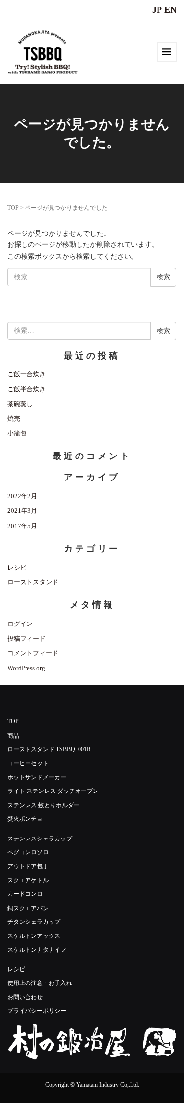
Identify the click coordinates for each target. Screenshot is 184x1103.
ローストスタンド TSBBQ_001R (49, 749)
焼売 (13, 418)
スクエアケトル (28, 880)
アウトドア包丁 (28, 866)
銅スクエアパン (28, 908)
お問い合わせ (25, 997)
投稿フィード (26, 638)
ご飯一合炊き (26, 374)
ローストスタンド (32, 582)
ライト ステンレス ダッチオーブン (53, 791)
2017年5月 (22, 525)
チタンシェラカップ (33, 921)
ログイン (20, 623)
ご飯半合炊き (26, 389)
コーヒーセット (28, 763)
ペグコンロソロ (28, 852)
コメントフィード (32, 653)
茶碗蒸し (20, 404)
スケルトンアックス (33, 936)
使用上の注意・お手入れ (39, 983)
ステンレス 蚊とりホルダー (43, 805)
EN (170, 10)
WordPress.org (26, 667)
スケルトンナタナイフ (36, 949)
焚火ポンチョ (25, 818)
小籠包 (16, 433)
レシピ (16, 567)
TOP (13, 207)
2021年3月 (22, 510)
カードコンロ (25, 893)
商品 (13, 735)
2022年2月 (22, 496)
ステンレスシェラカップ (39, 838)
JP (157, 10)
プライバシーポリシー (36, 1010)
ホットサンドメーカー (36, 777)
